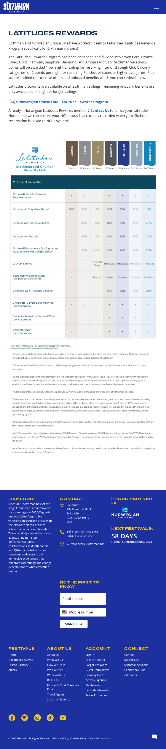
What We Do (55, 660)
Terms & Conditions (99, 738)
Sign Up (71, 624)
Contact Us (99, 110)
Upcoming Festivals (20, 660)
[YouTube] (62, 717)
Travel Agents (55, 694)
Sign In (90, 655)
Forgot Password (96, 665)
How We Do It (56, 665)
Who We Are (55, 670)
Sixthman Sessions (136, 665)
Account (98, 648)
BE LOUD (53, 680)
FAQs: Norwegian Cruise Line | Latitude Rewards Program (58, 101)
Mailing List (131, 660)
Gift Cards (130, 675)
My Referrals (94, 685)
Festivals (21, 648)
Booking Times (95, 675)
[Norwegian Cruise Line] (125, 513)
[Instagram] (37, 717)
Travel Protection (97, 695)
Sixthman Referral (58, 699)
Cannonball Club (134, 670)
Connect (136, 648)
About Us (59, 648)
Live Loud (21, 499)
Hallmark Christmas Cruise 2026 (131, 542)
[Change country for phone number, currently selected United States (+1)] (64, 612)
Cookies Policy (77, 738)
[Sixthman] (16, 7)
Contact (72, 499)
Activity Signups (96, 680)
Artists (12, 670)
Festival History (18, 665)
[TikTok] (50, 717)
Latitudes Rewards (97, 690)
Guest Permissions (97, 670)
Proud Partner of (131, 501)
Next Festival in (132, 528)
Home (12, 655)
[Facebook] (11, 717)
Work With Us (56, 675)
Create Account (95, 660)
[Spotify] (24, 717)
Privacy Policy (60, 738)
